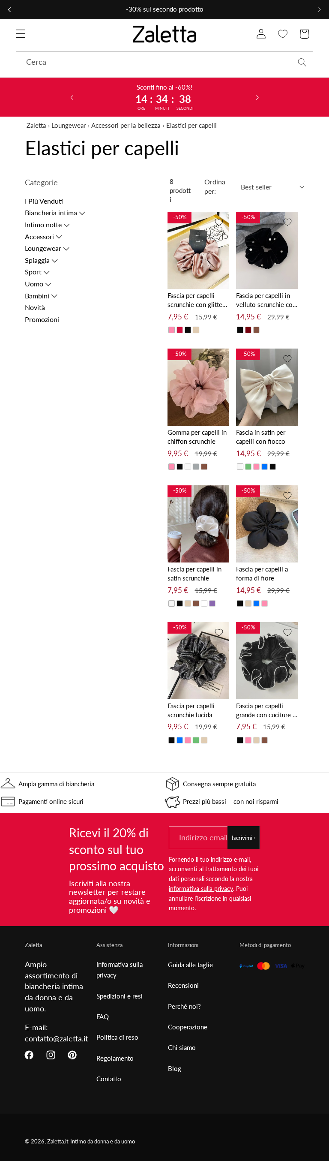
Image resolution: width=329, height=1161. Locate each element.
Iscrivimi (242, 837)
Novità (35, 307)
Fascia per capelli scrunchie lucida (191, 710)
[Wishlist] (283, 34)
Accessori (39, 236)
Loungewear (68, 125)
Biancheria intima (51, 212)
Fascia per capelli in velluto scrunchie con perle (266, 300)
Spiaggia (37, 260)
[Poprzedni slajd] (71, 96)
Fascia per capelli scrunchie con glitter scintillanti (195, 300)
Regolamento (115, 1058)
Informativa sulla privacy (119, 969)
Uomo (34, 284)
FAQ (102, 1016)
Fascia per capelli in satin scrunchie (194, 573)
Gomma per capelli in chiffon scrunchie (197, 436)
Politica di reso (117, 1037)
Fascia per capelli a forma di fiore (262, 573)
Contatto (108, 1079)
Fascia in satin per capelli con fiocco (260, 436)
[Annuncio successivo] (319, 9)
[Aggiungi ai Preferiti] (219, 222)
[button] (21, 34)
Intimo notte (43, 224)
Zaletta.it (58, 1141)
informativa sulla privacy (201, 888)
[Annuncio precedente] (9, 9)
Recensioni (183, 985)
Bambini (37, 296)
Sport (33, 272)
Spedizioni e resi (119, 996)
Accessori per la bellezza (125, 125)
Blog (174, 1068)
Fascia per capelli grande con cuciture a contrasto (266, 710)
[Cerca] (302, 62)
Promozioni (42, 319)
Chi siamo (182, 1047)
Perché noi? (184, 1006)
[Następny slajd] (257, 96)
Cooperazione (187, 1027)
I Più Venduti (44, 201)
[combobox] (164, 62)
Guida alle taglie (190, 965)
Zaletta (36, 125)
